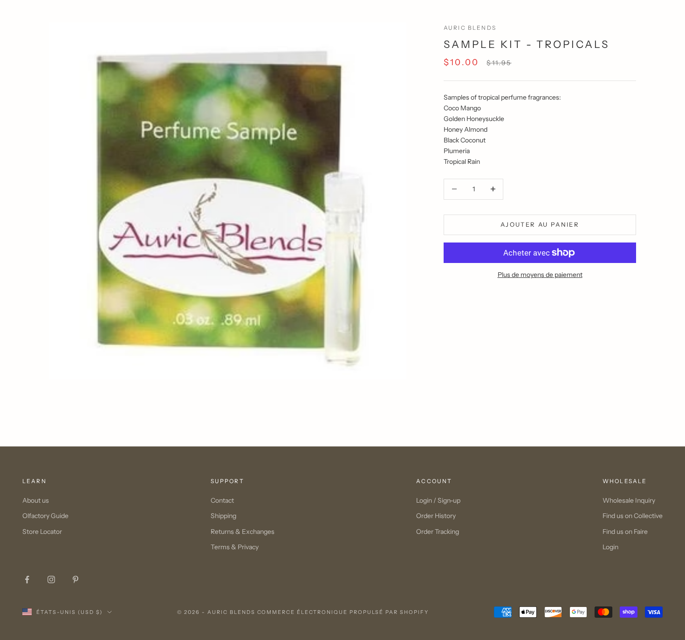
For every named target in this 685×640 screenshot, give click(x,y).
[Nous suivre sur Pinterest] (75, 579)
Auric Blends (470, 27)
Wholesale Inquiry (629, 500)
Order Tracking (437, 531)
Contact (222, 500)
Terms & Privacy (235, 547)
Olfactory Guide (45, 516)
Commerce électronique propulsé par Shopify (343, 612)
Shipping (223, 516)
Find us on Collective (633, 516)
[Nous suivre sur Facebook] (27, 579)
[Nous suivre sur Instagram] (51, 579)
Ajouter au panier (539, 224)
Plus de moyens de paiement (540, 274)
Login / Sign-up (438, 500)
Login (610, 547)
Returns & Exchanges (242, 531)
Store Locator (42, 531)
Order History (436, 516)
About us (35, 500)
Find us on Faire (625, 531)
